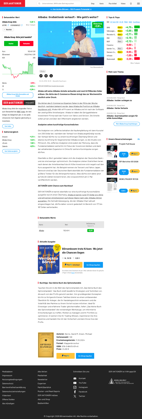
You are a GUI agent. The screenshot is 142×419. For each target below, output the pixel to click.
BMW (108, 27)
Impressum (7, 375)
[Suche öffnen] (39, 3)
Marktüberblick (44, 387)
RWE (108, 38)
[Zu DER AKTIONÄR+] (112, 3)
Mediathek (42, 375)
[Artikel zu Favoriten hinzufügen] (51, 75)
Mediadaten (7, 371)
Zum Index (8, 126)
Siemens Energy (111, 52)
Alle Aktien (42, 371)
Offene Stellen (8, 399)
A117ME (4, 25)
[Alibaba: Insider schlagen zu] (123, 84)
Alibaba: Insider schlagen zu (119, 100)
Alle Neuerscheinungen (136, 139)
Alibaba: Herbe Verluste (117, 108)
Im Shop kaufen (93, 265)
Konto (73, 273)
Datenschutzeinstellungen (13, 391)
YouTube (82, 382)
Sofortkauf (76, 265)
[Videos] (123, 3)
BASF (108, 41)
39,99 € (123, 155)
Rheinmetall (111, 59)
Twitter (82, 396)
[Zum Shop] (93, 3)
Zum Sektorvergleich (11, 151)
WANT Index (21, 111)
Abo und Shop (44, 399)
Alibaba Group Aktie (9, 22)
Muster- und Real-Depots (49, 391)
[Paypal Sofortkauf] (65, 356)
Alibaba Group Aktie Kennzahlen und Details (18, 95)
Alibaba (42, 71)
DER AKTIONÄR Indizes (48, 395)
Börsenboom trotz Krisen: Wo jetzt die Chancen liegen (82, 250)
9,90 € (123, 191)
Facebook (83, 391)
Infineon (109, 55)
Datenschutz (7, 383)
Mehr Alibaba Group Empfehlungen (126, 124)
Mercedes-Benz (111, 34)
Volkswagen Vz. (111, 31)
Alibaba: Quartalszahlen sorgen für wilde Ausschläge (122, 117)
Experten (42, 383)
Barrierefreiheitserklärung (14, 387)
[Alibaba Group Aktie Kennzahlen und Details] (18, 70)
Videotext (6, 395)
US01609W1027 (15, 25)
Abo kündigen (8, 403)
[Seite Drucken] (46, 75)
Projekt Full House (127, 144)
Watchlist (9, 29)
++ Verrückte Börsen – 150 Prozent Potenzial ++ (71, 9)
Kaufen (11, 43)
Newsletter (42, 379)
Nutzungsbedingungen (12, 379)
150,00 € (124, 172)
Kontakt (82, 378)
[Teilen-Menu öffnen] (41, 75)
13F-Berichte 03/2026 (128, 161)
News (119, 27)
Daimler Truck (111, 48)
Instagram (83, 387)
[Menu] (138, 3)
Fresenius (110, 45)
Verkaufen (26, 43)
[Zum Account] (101, 3)
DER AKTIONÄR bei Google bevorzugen (51, 86)
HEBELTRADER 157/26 (128, 179)
